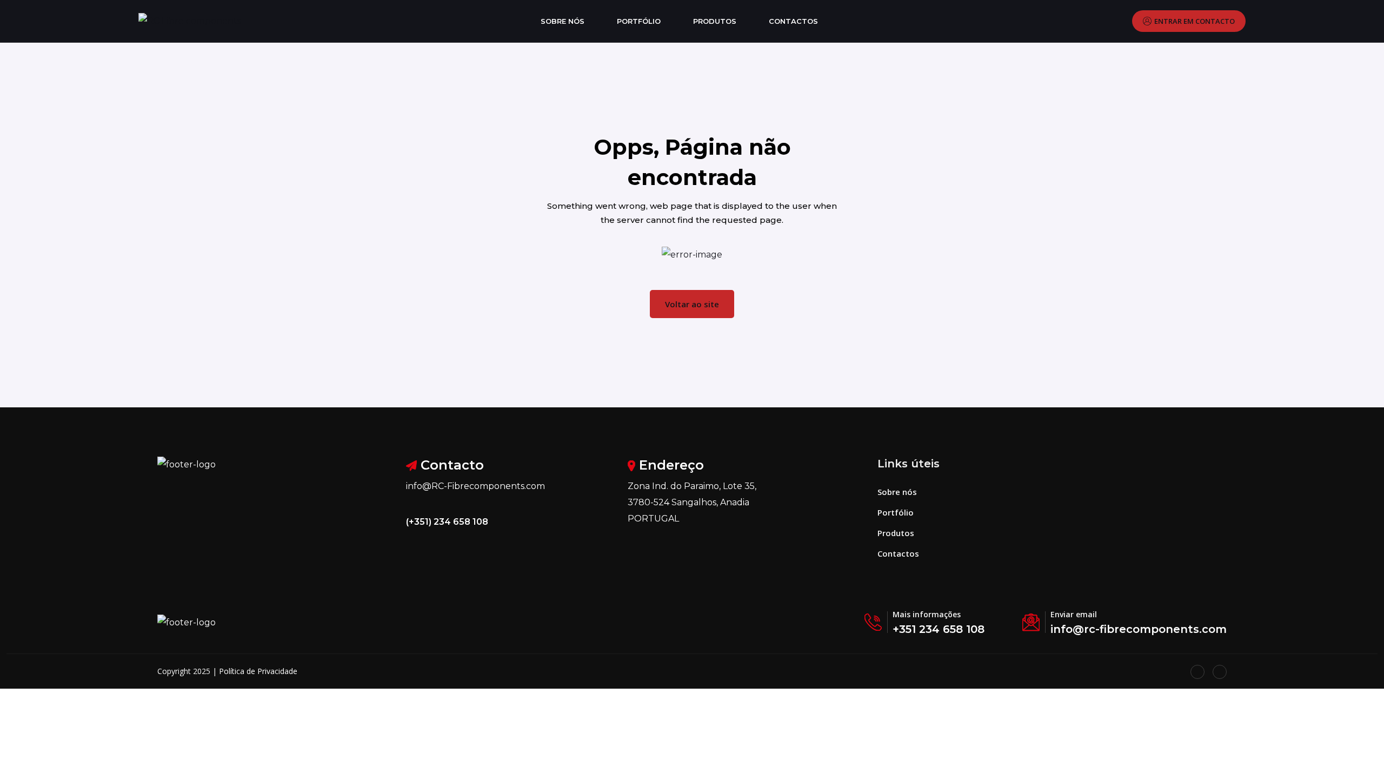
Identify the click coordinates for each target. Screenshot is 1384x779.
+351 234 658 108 (938, 629)
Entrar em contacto (1194, 21)
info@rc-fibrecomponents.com (1138, 629)
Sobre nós (562, 21)
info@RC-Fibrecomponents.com (475, 486)
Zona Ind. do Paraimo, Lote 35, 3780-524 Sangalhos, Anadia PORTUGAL (692, 502)
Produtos (714, 21)
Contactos (793, 21)
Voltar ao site (692, 304)
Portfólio (639, 21)
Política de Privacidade (258, 671)
